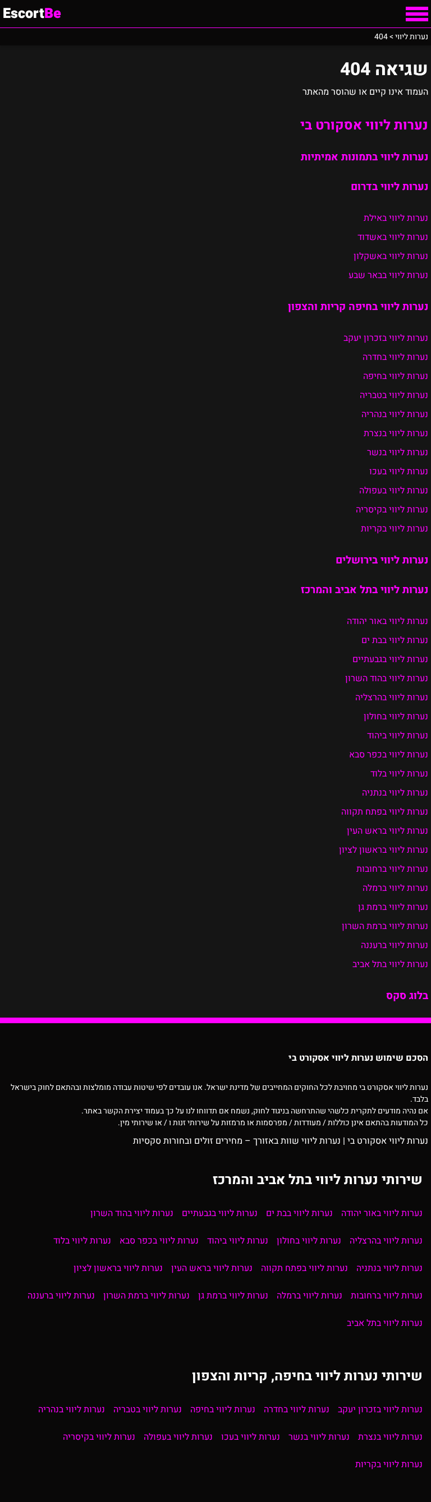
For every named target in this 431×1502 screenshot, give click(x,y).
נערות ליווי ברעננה (394, 945)
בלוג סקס (407, 996)
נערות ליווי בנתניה (395, 792)
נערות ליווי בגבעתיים (390, 659)
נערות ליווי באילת (396, 218)
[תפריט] (417, 14)
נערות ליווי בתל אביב (390, 964)
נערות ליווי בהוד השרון (386, 678)
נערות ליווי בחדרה (395, 357)
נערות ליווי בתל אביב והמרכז (364, 590)
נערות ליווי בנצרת (396, 433)
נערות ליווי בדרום (389, 187)
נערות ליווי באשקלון (391, 256)
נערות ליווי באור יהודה (387, 621)
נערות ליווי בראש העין (387, 831)
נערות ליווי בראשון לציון (383, 850)
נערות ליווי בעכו (398, 471)
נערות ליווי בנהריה (394, 414)
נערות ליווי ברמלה (395, 888)
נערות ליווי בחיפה (395, 376)
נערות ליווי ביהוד (397, 735)
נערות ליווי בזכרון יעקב (385, 338)
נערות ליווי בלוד (399, 773)
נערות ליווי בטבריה (394, 395)
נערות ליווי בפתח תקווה (384, 812)
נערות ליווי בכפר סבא (388, 754)
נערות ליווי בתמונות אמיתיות (364, 157)
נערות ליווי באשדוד (392, 237)
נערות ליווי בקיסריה (392, 509)
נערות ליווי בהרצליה (391, 697)
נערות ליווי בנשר (397, 452)
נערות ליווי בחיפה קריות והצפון (358, 307)
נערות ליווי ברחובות (392, 869)
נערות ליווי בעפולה (393, 490)
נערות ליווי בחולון (396, 716)
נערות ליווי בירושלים (382, 560)
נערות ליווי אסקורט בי (364, 125)
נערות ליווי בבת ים (394, 640)
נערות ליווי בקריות (394, 528)
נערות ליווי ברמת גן (393, 907)
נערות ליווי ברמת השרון (385, 926)
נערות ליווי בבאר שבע (388, 275)
